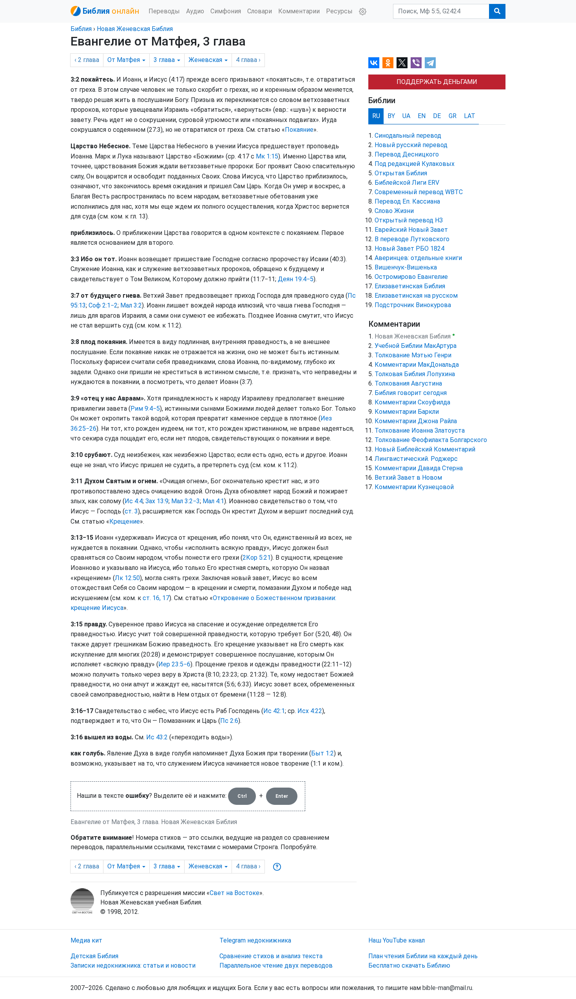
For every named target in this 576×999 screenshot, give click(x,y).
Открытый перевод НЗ (409, 220)
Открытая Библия (401, 173)
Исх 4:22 (309, 711)
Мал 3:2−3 (185, 501)
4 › (248, 60)
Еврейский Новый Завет (411, 229)
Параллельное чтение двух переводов (276, 965)
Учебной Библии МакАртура (415, 345)
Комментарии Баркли (407, 411)
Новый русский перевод (411, 145)
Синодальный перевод (408, 135)
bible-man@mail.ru (447, 988)
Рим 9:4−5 (145, 408)
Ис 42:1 (274, 711)
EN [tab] (422, 116)
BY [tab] (391, 116)
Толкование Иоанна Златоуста (420, 430)
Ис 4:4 (134, 501)
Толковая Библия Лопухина (415, 374)
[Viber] (416, 62)
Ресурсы (339, 11)
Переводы (164, 11)
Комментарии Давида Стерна (419, 468)
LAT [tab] (469, 116)
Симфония (225, 11)
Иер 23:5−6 (174, 664)
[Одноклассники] (387, 62)
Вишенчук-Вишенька (406, 267)
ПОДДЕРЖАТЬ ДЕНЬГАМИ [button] (437, 82)
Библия (81, 29)
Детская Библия (94, 956)
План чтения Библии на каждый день (423, 956)
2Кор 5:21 (257, 557)
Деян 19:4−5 (295, 279)
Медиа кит (86, 940)
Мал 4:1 (213, 501)
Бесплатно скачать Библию (409, 965)
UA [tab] (406, 116)
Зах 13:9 (156, 501)
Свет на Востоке (234, 893)
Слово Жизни (394, 211)
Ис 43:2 (157, 737)
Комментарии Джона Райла (416, 421)
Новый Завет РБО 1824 (409, 248)
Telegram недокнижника (255, 940)
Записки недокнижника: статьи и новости (133, 965)
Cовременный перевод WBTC (419, 192)
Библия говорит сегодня (411, 393)
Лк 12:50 (127, 578)
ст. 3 (131, 511)
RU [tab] (376, 116)
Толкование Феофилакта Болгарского (431, 440)
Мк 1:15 (267, 156)
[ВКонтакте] (373, 62)
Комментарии (299, 11)
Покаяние (299, 129)
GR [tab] (452, 116)
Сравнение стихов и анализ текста (270, 956)
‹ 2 (86, 60)
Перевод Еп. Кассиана (407, 201)
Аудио (195, 11)
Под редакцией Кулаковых (415, 163)
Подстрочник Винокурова (413, 305)
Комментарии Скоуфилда (412, 402)
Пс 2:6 (229, 720)
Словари (259, 11)
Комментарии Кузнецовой (414, 487)
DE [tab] (437, 116)
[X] (402, 62)
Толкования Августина (408, 383)
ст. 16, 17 (156, 598)
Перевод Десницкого (407, 154)
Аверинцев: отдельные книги (418, 258)
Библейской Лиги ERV (407, 182)
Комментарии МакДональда (417, 364)
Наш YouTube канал (396, 940)
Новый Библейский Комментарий (425, 449)
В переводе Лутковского (412, 239)
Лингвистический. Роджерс (416, 458)
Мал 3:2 (131, 305)
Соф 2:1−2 (103, 305)
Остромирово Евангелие (411, 276)
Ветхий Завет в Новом (408, 477)
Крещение (124, 521)
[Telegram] (430, 62)
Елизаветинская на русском (416, 295)
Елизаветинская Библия (410, 286)
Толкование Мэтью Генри (413, 355)
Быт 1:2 (322, 753)
